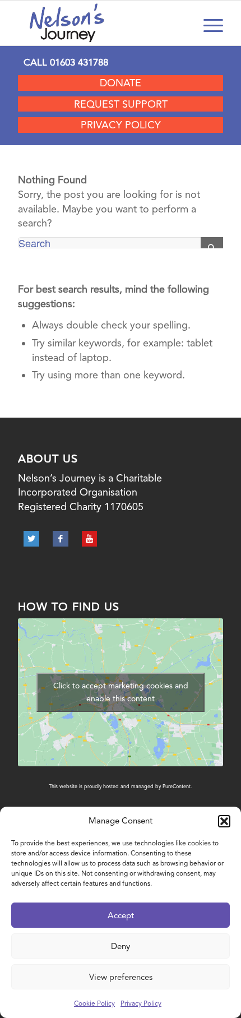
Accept (121, 915)
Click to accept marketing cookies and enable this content (120, 692)
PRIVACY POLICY (121, 125)
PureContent (177, 786)
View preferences (120, 977)
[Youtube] (89, 539)
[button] (224, 821)
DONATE (120, 83)
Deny (120, 946)
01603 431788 (79, 62)
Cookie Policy (94, 1003)
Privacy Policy (141, 1003)
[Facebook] (60, 538)
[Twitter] (31, 539)
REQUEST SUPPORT (121, 104)
